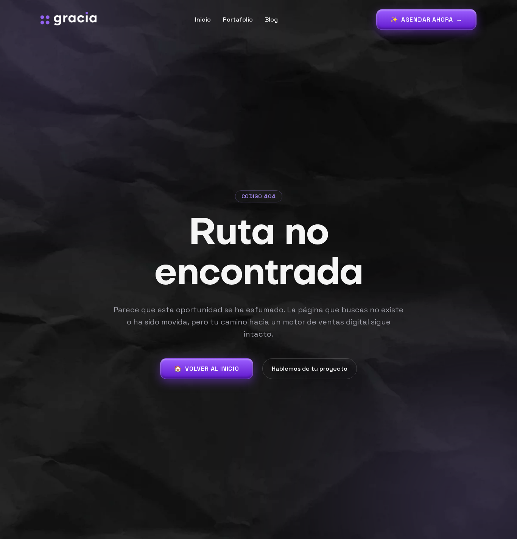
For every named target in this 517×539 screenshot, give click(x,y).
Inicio (203, 20)
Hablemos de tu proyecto (309, 369)
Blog (271, 20)
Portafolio (238, 20)
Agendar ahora (426, 20)
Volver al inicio (206, 369)
